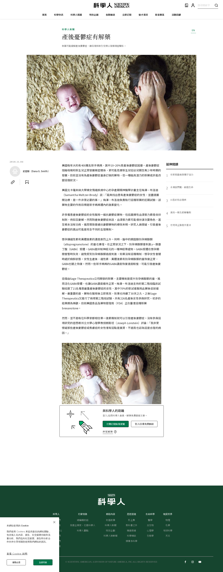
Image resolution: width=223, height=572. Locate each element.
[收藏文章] (27, 182)
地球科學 (167, 530)
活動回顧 (176, 14)
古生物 (150, 525)
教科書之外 (131, 525)
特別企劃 (94, 14)
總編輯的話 (82, 520)
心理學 (150, 530)
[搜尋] (216, 5)
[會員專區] (193, 5)
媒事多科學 (131, 541)
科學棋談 (131, 535)
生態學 (150, 535)
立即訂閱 (127, 14)
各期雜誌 (110, 14)
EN (193, 30)
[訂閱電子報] (186, 5)
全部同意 (43, 562)
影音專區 (159, 14)
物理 (168, 520)
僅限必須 (16, 562)
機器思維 (131, 530)
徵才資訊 (143, 14)
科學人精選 (76, 14)
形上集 (131, 520)
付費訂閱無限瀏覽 (115, 424)
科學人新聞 (68, 29)
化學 (168, 525)
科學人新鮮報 (110, 535)
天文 (168, 535)
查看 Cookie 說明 (17, 553)
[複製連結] (13, 182)
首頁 (44, 14)
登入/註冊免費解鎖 (144, 424)
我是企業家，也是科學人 (82, 525)
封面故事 (110, 520)
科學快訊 (58, 14)
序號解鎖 (108, 431)
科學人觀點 (82, 530)
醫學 (150, 520)
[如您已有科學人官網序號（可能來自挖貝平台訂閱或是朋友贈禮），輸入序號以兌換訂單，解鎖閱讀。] (115, 432)
